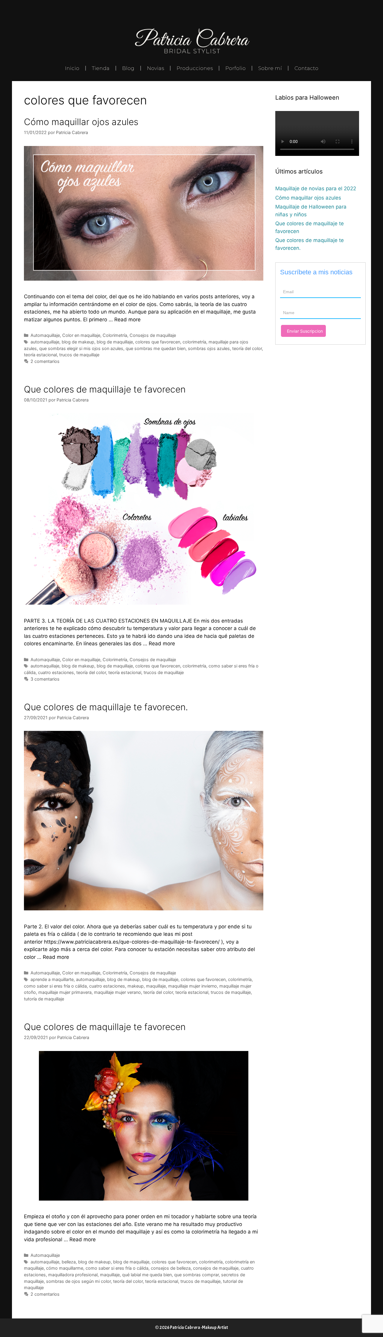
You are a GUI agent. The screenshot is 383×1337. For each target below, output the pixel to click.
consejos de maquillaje (215, 1268)
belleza (69, 1261)
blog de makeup (78, 341)
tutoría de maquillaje (44, 998)
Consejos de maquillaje (153, 335)
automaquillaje (45, 341)
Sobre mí (270, 68)
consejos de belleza (171, 1268)
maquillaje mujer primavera (65, 992)
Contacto (306, 68)
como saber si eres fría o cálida (55, 985)
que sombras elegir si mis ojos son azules (81, 348)
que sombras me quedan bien (156, 348)
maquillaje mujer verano (117, 992)
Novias (155, 68)
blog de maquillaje (115, 341)
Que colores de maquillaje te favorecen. (106, 707)
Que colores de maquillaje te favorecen (105, 389)
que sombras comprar (196, 1274)
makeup (135, 985)
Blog (128, 68)
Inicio (72, 68)
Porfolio (235, 68)
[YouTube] (363, 9)
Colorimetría (115, 335)
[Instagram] (349, 9)
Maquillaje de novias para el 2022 (315, 188)
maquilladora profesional (73, 1274)
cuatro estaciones (56, 672)
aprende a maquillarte (52, 979)
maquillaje (156, 985)
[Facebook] (335, 9)
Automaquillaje (45, 335)
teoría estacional (40, 354)
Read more (127, 320)
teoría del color (247, 348)
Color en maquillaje (81, 335)
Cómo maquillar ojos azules (81, 121)
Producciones (195, 68)
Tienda (101, 68)
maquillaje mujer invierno (192, 985)
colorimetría (194, 341)
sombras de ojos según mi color (78, 1281)
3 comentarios (45, 679)
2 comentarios (45, 361)
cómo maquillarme (64, 1268)
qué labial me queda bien (147, 1274)
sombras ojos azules (209, 348)
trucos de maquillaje (79, 354)
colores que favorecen (157, 341)
